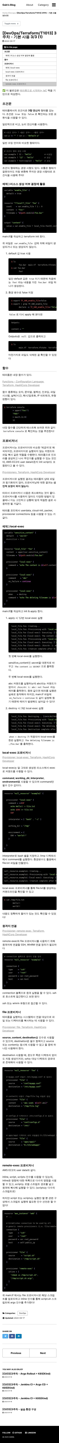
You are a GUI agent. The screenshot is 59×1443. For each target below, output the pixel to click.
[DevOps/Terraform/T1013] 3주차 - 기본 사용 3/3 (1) (29, 35)
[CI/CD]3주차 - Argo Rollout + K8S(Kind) (26, 1373)
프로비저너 (8, 63)
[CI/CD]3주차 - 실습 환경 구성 (19, 1409)
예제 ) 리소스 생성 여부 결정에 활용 (20, 55)
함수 (6, 59)
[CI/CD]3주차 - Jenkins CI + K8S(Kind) (25, 1398)
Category (43, 4)
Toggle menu (10, 23)
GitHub (18, 1433)
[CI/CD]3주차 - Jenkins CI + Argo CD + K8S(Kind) (25, 1386)
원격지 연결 (10, 76)
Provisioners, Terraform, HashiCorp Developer (28, 472)
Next (43, 1353)
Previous (16, 1353)
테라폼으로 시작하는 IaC (33, 90)
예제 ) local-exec (13, 68)
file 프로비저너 (12, 80)
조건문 (7, 51)
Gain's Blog (8, 4)
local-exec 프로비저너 (15, 72)
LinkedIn (31, 1433)
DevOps (22, 1313)
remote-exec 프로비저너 (16, 84)
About (29, 4)
